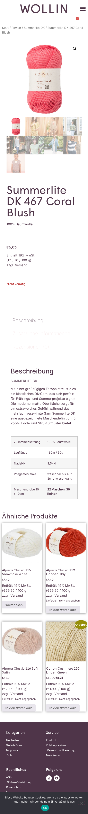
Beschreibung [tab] (27, 320)
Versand (21, 265)
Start (5, 28)
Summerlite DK (34, 28)
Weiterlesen (14, 605)
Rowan (16, 28)
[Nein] (81, 803)
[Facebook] (57, 778)
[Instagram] (49, 778)
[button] (83, 8)
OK (45, 808)
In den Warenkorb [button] (62, 610)
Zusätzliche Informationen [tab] (41, 333)
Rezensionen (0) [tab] (30, 347)
